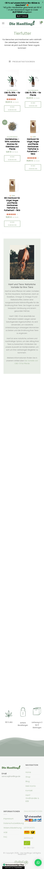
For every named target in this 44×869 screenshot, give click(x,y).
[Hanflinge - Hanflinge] (22, 23)
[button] (38, 862)
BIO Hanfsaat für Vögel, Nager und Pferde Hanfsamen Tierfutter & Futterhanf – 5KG (12, 204)
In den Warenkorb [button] (12, 108)
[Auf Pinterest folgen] (26, 862)
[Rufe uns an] (23, 862)
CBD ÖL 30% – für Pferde (33, 93)
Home (28, 772)
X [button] (42, 2)
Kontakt (29, 790)
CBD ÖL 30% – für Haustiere (12, 93)
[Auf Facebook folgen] (16, 862)
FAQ (5, 837)
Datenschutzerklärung (14, 823)
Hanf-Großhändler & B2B (32, 798)
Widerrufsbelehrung (12, 827)
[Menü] (3, 23)
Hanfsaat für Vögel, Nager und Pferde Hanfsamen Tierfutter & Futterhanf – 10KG (33, 146)
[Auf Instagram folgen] (19, 862)
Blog (28, 781)
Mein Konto (31, 786)
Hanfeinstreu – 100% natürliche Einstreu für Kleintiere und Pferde (12, 144)
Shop (28, 777)
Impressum (8, 818)
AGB (5, 832)
